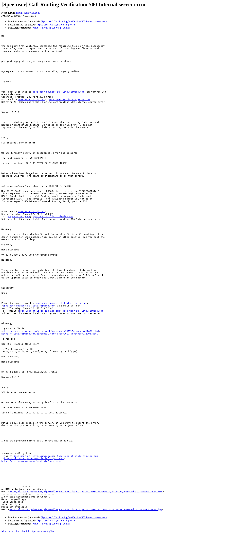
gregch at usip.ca (18, 216)
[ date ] (35, 27)
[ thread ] (45, 27)
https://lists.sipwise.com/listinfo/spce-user (34, 458)
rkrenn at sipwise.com (28, 12)
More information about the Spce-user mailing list (27, 531)
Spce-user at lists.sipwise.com (34, 456)
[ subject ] (55, 27)
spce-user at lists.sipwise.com (69, 99)
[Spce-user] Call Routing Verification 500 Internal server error (74, 21)
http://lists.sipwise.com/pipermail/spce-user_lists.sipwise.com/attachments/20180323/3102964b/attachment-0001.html (86, 491)
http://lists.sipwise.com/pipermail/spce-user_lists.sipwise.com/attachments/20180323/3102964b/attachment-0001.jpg (86, 509)
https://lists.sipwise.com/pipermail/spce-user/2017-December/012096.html (51, 331)
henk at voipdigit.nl (31, 99)
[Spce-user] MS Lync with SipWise (56, 24)
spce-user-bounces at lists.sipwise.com (58, 91)
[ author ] (66, 27)
